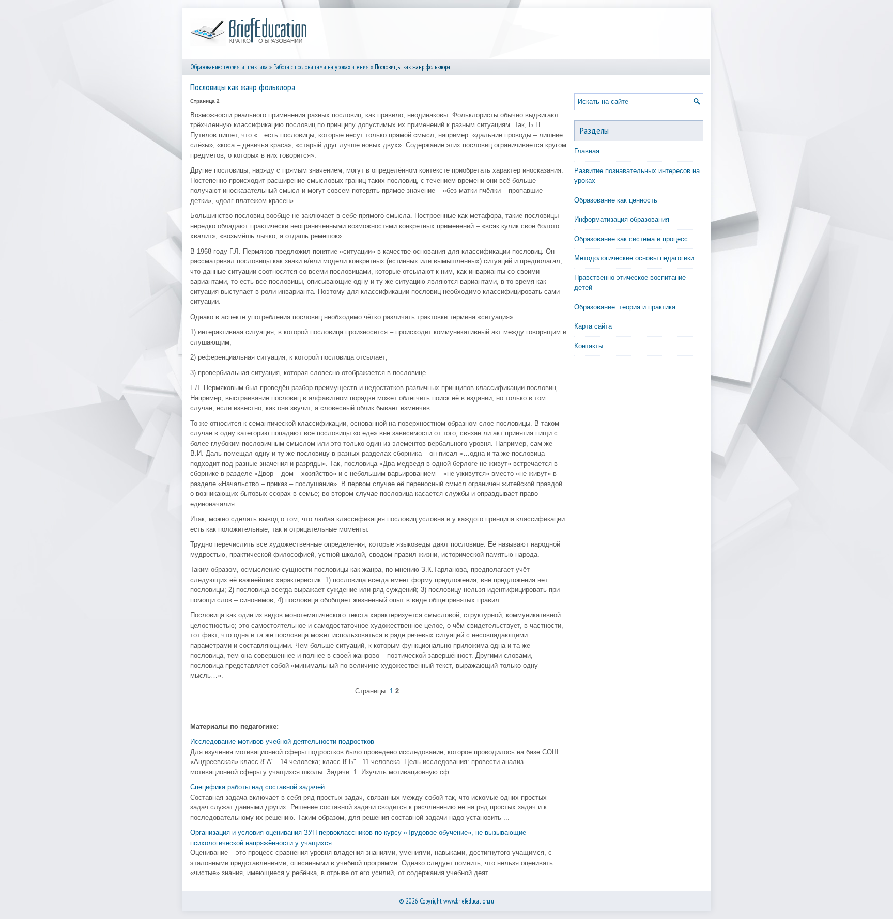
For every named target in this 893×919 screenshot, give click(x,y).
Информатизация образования (621, 219)
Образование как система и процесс (631, 239)
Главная (586, 151)
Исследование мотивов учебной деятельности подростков (282, 741)
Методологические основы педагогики (634, 258)
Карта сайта (593, 326)
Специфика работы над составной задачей (257, 787)
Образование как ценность (615, 200)
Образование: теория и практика (229, 67)
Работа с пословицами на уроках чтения (321, 67)
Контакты (588, 346)
